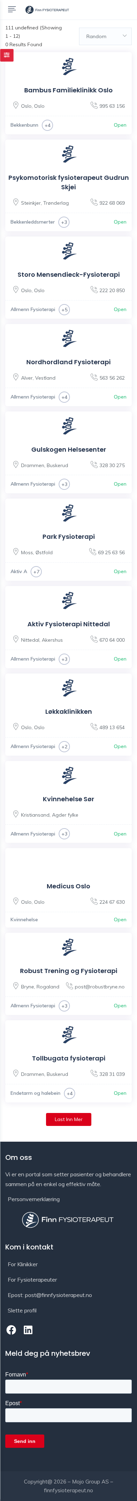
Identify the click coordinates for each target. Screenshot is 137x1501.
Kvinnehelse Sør (68, 799)
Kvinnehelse (24, 919)
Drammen (32, 465)
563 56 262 (112, 378)
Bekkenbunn (24, 125)
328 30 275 (112, 465)
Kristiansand (35, 815)
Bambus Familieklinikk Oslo (68, 90)
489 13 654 (112, 727)
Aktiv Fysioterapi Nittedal (68, 624)
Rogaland (48, 987)
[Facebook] (11, 1330)
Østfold (44, 552)
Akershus (52, 640)
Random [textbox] (96, 36)
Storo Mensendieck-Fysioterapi (69, 274)
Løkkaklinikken (68, 711)
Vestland (45, 378)
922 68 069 (112, 203)
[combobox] (105, 36)
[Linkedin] (28, 1330)
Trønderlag (56, 203)
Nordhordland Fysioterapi (68, 362)
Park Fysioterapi (69, 536)
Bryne (27, 987)
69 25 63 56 (111, 552)
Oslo (26, 106)
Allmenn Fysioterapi (33, 309)
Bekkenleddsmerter (33, 222)
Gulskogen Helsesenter (68, 449)
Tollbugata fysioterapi (68, 1058)
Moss (27, 552)
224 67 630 (112, 902)
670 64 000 (112, 640)
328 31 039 (112, 1074)
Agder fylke (65, 815)
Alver (27, 378)
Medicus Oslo (68, 886)
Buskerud (57, 465)
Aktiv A (19, 571)
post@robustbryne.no (100, 987)
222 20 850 (112, 290)
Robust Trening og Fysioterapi (68, 970)
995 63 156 (112, 106)
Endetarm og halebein (35, 1093)
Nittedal (30, 640)
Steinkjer (31, 203)
